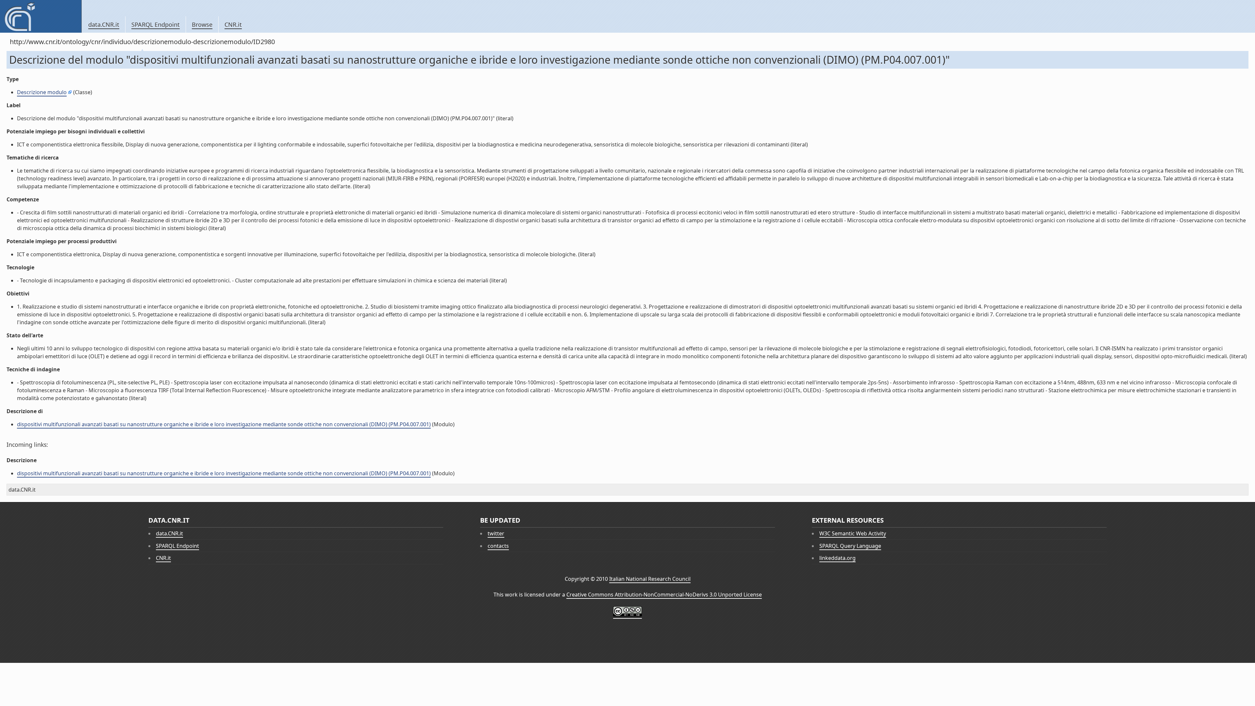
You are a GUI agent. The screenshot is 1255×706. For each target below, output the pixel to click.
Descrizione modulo (42, 92)
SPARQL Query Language (850, 545)
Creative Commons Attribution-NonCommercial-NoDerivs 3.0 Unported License (664, 594)
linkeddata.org (837, 558)
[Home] (40, 16)
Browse (202, 24)
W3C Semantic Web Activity (852, 533)
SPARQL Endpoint (155, 24)
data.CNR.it (103, 24)
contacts (498, 545)
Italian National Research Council (650, 578)
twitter (496, 533)
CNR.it (233, 24)
